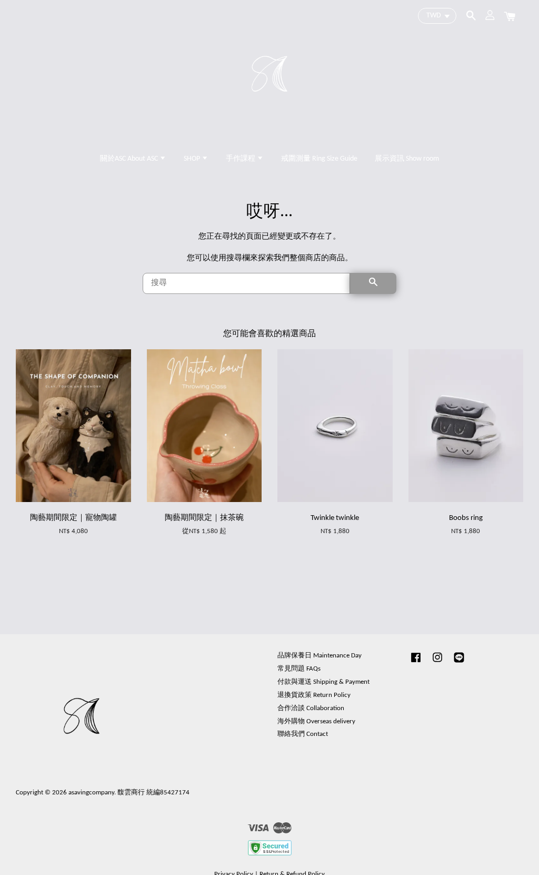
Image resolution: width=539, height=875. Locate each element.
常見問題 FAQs (299, 668)
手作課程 (241, 159)
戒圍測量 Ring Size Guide (319, 159)
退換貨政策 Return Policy (314, 695)
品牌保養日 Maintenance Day (319, 655)
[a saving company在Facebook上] (415, 663)
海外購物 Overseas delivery (316, 721)
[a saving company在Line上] (459, 663)
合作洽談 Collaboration (310, 708)
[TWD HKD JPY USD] (437, 16)
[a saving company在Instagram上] (437, 663)
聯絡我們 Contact (302, 734)
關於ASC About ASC (129, 159)
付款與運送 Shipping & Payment (323, 682)
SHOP (193, 159)
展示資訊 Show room (407, 159)
